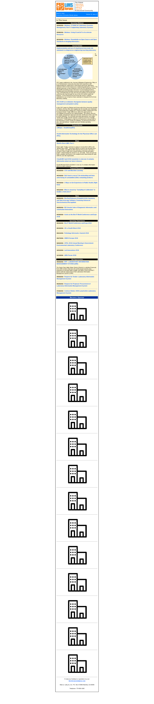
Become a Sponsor (77, 297)
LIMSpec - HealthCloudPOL (66, 128)
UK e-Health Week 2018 (72, 228)
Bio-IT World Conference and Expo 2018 (78, 223)
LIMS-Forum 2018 (70, 255)
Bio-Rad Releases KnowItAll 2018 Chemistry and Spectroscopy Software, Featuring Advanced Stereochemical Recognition (76, 200)
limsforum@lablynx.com (77, 681)
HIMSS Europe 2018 (71, 238)
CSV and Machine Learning (73, 170)
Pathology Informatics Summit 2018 (76, 233)
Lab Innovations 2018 (71, 250)
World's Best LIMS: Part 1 (65, 143)
